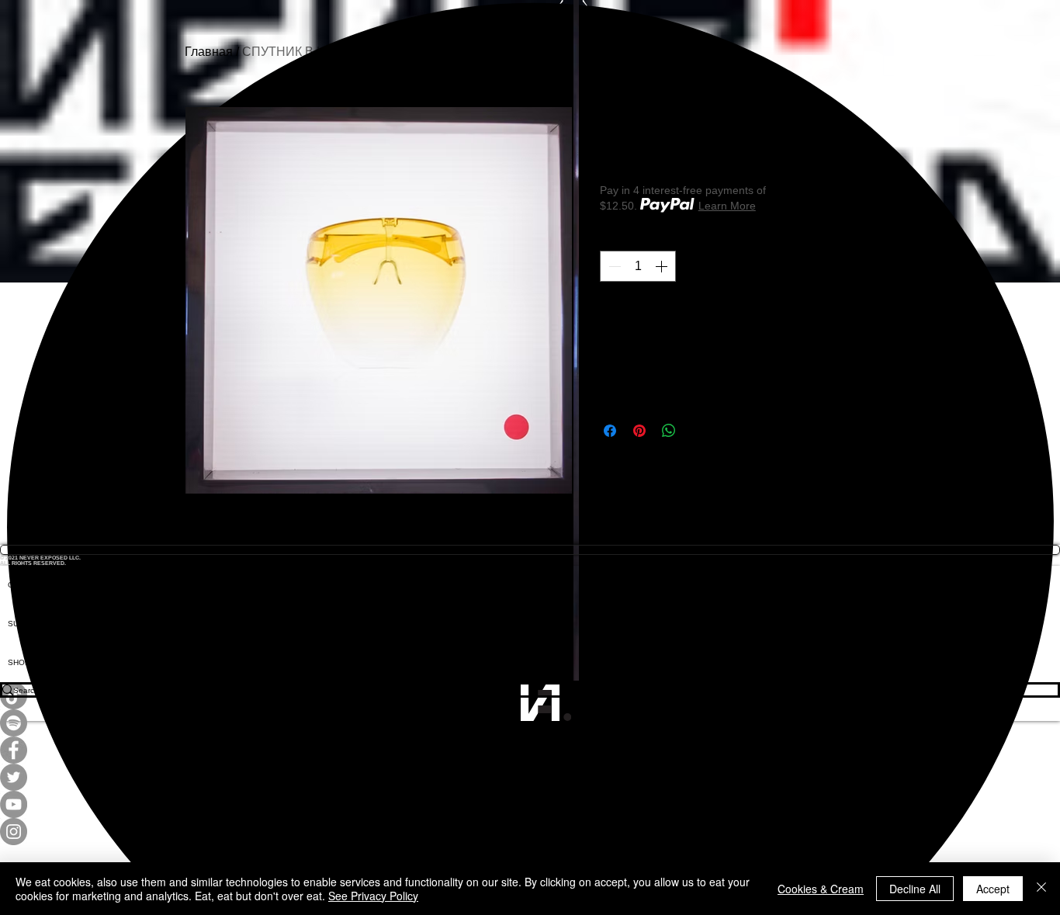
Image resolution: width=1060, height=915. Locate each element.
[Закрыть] (1041, 889)
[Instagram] (530, 831)
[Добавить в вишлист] (858, 319)
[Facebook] (530, 750)
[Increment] (663, 266)
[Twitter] (530, 777)
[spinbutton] (638, 266)
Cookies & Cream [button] (821, 888)
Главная (209, 51)
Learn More (727, 205)
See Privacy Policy (373, 895)
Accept (993, 888)
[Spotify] (530, 723)
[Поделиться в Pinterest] (639, 430)
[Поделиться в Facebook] (610, 430)
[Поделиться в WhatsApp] (669, 430)
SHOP (19, 662)
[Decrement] (613, 266)
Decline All (914, 888)
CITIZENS (25, 585)
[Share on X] (698, 430)
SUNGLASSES (35, 623)
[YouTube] (530, 804)
